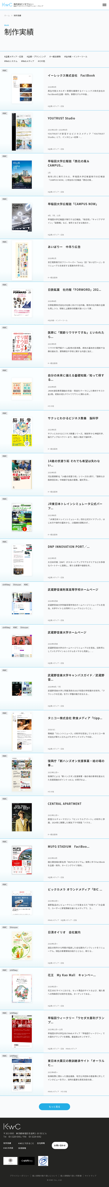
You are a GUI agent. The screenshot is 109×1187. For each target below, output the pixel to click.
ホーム (7, 15)
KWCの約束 (8, 1148)
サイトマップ (90, 1175)
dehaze (104, 5)
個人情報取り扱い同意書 (71, 1175)
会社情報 (41, 1143)
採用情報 (22, 1148)
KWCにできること (26, 1143)
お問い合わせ (60, 1145)
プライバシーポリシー (19, 1175)
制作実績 (7, 1143)
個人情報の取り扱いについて (44, 1175)
